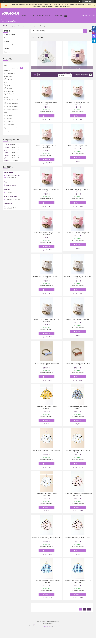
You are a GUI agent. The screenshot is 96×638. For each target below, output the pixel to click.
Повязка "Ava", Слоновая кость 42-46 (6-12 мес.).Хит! (46, 277)
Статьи (6, 48)
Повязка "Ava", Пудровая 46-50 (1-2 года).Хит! (77, 103)
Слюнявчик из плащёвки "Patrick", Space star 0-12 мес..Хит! (78, 494)
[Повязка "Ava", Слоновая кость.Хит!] (78, 307)
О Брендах (58, 15)
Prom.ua (56, 621)
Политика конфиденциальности (59, 625)
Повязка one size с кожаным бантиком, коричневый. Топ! (77, 364)
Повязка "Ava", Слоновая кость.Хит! (77, 320)
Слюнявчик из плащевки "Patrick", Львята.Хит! (77, 407)
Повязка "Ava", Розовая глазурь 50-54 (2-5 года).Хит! (46, 233)
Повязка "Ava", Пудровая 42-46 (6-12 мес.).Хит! (46, 103)
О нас (32, 15)
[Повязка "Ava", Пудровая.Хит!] (78, 133)
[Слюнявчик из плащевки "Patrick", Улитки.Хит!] (46, 481)
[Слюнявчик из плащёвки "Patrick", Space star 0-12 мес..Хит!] (78, 481)
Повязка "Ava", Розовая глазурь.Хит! (77, 233)
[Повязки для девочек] (78, 55)
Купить (47, 116)
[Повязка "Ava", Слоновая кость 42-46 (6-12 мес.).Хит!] (46, 264)
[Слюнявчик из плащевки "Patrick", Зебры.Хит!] (46, 394)
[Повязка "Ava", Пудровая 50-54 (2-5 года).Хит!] (46, 133)
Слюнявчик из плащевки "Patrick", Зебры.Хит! (46, 407)
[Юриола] (10, 13)
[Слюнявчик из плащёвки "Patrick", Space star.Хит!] (78, 525)
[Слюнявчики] (46, 55)
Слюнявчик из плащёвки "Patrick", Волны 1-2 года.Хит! (78, 581)
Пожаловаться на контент (41, 625)
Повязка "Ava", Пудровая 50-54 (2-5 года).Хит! (46, 146)
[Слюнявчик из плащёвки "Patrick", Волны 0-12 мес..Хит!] (46, 568)
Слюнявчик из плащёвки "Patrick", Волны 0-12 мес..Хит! (46, 581)
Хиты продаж (34, 26)
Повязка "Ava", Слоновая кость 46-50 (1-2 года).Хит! (77, 277)
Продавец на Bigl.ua (48, 623)
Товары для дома (23, 26)
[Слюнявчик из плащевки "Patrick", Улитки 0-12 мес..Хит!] (46, 438)
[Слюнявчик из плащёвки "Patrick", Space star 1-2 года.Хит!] (46, 525)
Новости (7, 52)
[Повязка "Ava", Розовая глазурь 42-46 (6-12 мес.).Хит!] (46, 177)
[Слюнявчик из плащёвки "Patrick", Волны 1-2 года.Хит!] (78, 568)
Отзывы (6, 41)
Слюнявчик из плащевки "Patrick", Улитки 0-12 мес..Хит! (46, 451)
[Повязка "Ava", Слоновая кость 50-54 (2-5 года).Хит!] (46, 307)
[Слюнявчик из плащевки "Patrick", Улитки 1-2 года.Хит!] (78, 438)
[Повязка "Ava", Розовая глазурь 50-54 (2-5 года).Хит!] (46, 220)
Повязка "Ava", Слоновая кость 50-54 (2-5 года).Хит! (46, 320)
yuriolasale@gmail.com (13, 175)
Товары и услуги (43, 15)
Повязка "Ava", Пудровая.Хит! (77, 146)
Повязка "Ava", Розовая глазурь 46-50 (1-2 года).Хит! (77, 190)
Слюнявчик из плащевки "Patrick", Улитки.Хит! (46, 494)
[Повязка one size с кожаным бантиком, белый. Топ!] (46, 351)
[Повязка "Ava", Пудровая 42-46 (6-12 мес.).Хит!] (46, 90)
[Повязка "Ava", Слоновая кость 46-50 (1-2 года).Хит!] (78, 264)
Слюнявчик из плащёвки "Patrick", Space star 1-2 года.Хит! (46, 538)
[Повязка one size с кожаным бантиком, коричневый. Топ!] (78, 351)
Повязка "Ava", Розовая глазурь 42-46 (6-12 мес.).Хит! (46, 190)
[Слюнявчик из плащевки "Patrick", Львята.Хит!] (78, 394)
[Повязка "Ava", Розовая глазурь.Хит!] (78, 220)
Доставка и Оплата (10, 45)
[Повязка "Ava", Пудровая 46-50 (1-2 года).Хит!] (78, 90)
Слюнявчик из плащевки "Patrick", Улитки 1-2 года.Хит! (78, 451)
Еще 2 (8, 131)
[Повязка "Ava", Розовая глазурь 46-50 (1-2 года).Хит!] (78, 177)
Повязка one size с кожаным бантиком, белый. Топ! (46, 364)
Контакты (7, 38)
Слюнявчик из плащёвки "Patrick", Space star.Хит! (77, 538)
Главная (24, 15)
